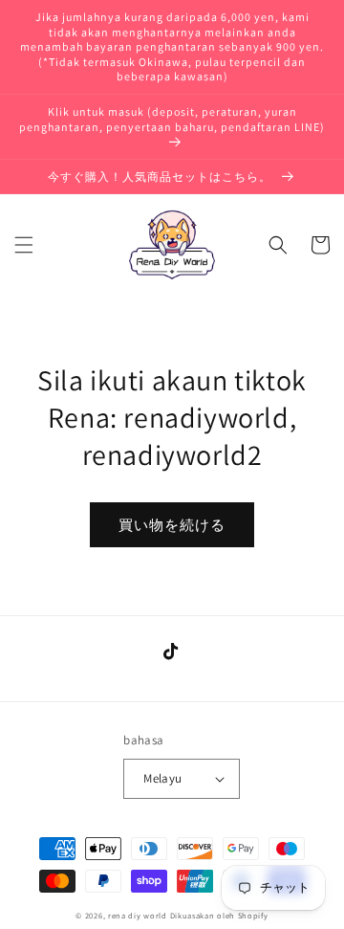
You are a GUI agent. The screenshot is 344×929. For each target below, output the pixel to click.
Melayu (162, 778)
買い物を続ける (172, 525)
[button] (24, 245)
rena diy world (137, 915)
